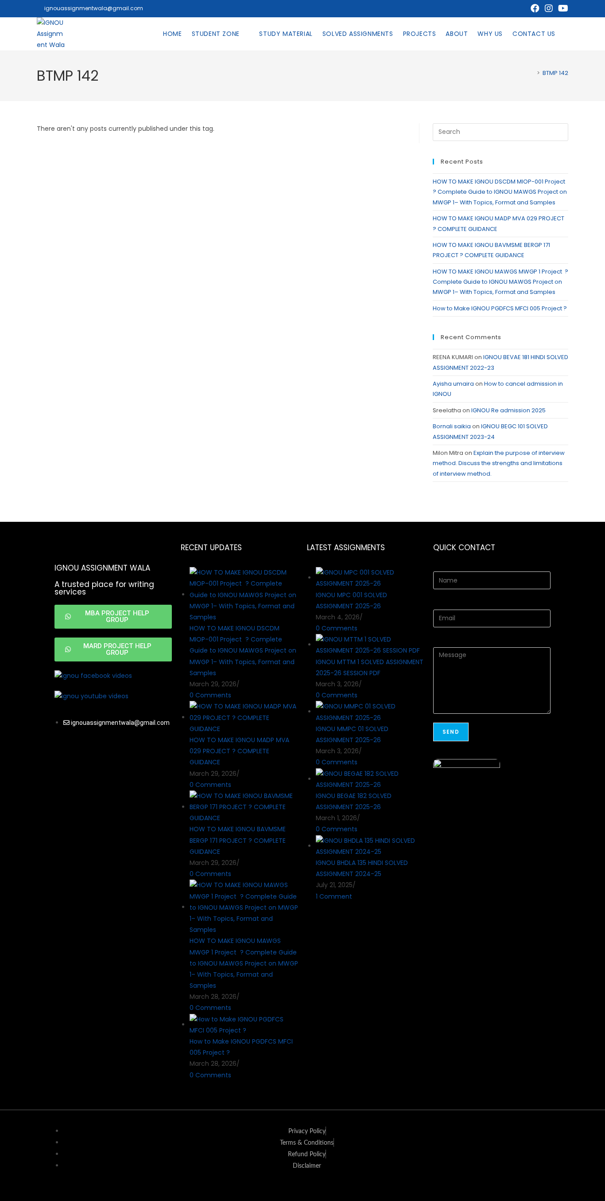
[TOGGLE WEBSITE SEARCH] (567, 33)
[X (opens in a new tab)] (522, 8)
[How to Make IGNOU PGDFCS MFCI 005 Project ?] (244, 1024)
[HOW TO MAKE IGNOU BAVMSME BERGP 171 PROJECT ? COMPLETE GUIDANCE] (244, 806)
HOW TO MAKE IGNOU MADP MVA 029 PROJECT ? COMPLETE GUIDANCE (239, 751)
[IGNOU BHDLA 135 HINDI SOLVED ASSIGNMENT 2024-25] (370, 845)
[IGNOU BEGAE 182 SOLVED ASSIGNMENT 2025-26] (370, 779)
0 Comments (210, 695)
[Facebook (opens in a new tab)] (535, 8)
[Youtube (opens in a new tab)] (561, 8)
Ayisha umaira (453, 383)
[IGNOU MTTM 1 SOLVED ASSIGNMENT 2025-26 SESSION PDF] (370, 644)
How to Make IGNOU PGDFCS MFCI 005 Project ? (500, 308)
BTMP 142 (555, 73)
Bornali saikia (452, 426)
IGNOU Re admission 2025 (508, 410)
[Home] (532, 73)
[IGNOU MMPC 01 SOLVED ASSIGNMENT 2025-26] (370, 711)
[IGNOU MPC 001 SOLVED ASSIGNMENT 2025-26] (370, 577)
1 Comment (334, 896)
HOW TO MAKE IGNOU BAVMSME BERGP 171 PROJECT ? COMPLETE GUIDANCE (238, 840)
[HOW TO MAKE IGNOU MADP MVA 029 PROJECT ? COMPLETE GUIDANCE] (244, 717)
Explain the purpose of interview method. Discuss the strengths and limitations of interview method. (499, 463)
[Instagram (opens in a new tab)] (548, 8)
